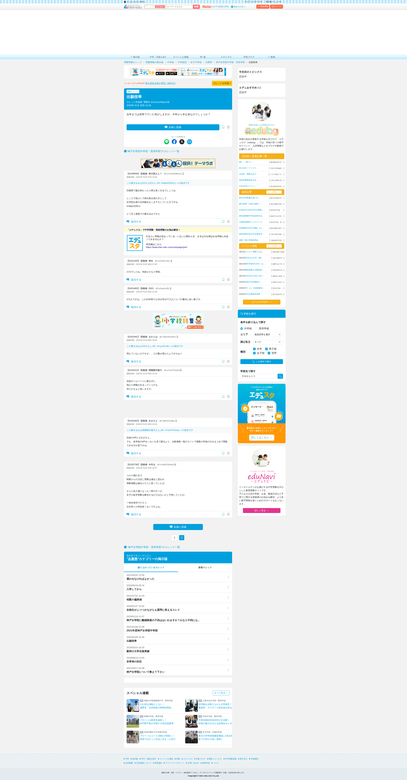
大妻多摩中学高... (276, 240)
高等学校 (264, 328)
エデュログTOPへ (260, 302)
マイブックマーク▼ (253, 2)
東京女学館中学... (276, 198)
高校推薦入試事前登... (254, 270)
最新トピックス (215, 759)
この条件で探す (263, 361)
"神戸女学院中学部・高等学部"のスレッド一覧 (153, 151)
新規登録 (264, 6)
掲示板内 (160, 7)
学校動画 (254, 759)
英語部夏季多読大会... (248, 180)
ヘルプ (216, 763)
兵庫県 (133, 559)
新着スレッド (205, 567)
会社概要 (129, 763)
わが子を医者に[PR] (219, 6)
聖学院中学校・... (276, 210)
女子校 (261, 353)
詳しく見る (260, 510)
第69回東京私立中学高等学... (251, 234)
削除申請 (206, 763)
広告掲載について (143, 763)
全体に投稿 (175, 127)
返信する (135, 221)
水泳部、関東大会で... (248, 174)
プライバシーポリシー (174, 763)
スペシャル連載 (166, 759)
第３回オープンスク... (248, 168)
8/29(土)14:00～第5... (254, 258)
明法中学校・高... (276, 222)
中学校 (248, 328)
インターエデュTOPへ (135, 2)
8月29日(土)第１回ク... (254, 276)
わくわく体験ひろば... (254, 252)
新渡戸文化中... (278, 282)
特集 (178, 759)
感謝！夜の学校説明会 (248, 240)
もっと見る (272, 192)
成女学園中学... (278, 258)
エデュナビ (188, 759)
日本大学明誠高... (276, 168)
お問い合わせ (193, 763)
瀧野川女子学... (278, 264)
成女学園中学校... (276, 204)
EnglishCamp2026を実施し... (251, 210)
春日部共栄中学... (276, 186)
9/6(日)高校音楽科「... (254, 294)
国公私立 (245, 342)
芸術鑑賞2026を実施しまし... (251, 228)
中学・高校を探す (148, 759)
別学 (274, 353)
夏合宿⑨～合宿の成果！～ (250, 204)
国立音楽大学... (278, 294)
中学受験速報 (231, 759)
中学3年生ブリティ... (248, 186)
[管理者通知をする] (228, 127)
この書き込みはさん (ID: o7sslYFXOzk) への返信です (160, 430)
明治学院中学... (278, 270)
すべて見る (220, 693)
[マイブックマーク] (223, 222)
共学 (259, 349)
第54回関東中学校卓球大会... (251, 216)
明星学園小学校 (278, 252)
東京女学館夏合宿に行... (249, 198)
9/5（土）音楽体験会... (254, 288)
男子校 (273, 349)
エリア (244, 334)
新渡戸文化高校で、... (254, 282)
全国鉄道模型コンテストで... (251, 222)
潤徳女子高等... (278, 276)
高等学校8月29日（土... (255, 264)
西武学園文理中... (276, 228)
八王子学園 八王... (276, 174)
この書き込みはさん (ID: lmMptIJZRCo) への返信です (158, 183)
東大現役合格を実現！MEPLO (160, 83)
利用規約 (158, 763)
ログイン (278, 6)
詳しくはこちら (260, 437)
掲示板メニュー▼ (273, 2)
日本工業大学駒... (276, 234)
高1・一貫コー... (246, 162)
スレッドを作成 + (222, 83)
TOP (127, 759)
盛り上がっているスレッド (151, 567)
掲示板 (135, 759)
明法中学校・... (278, 288)
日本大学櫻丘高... (276, 180)
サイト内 (150, 7)
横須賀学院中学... (276, 162)
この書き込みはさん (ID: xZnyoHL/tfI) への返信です (155, 346)
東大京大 (243, 759)
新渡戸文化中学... (276, 216)
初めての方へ (239, 7)
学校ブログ (200, 759)
